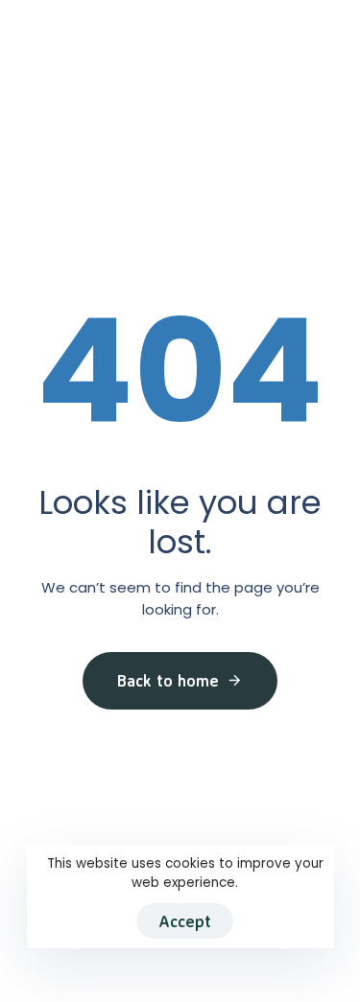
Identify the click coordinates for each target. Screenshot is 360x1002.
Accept (184, 921)
